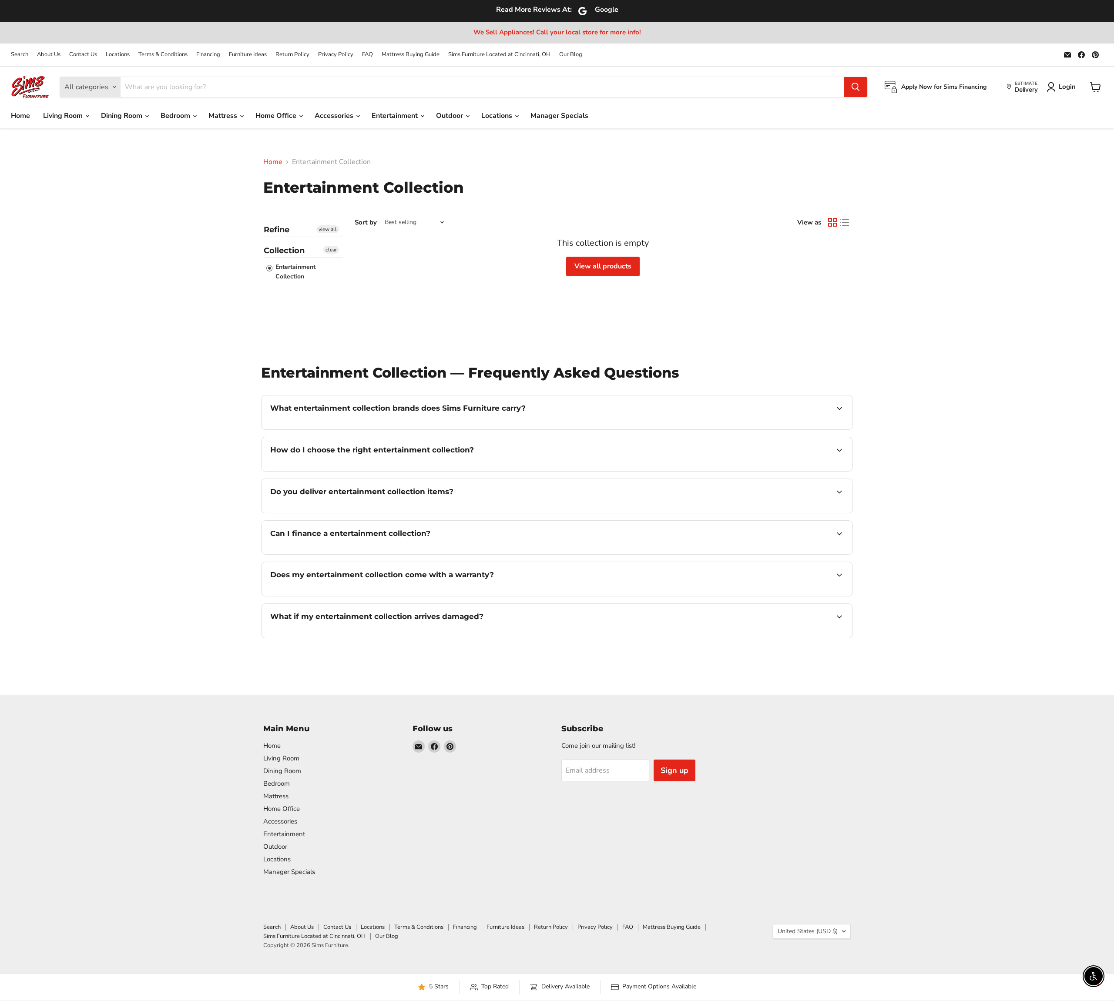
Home (20, 116)
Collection (284, 250)
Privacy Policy (335, 54)
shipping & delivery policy (798, 512)
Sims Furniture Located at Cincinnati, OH (499, 54)
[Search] (855, 87)
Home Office (276, 116)
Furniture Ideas (248, 54)
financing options (341, 553)
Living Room (63, 116)
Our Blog (570, 54)
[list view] (845, 222)
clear (331, 249)
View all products (602, 266)
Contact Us (83, 54)
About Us (48, 54)
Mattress (223, 116)
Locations (118, 54)
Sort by (366, 222)
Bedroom (176, 116)
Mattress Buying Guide (411, 54)
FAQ (367, 54)
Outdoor (450, 116)
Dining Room (122, 116)
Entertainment (395, 116)
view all (328, 229)
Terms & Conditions (163, 54)
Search (19, 54)
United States (808, 931)
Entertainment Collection (294, 272)
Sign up (674, 770)
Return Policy (292, 54)
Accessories (335, 116)
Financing (208, 54)
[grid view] (832, 222)
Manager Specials (559, 116)
